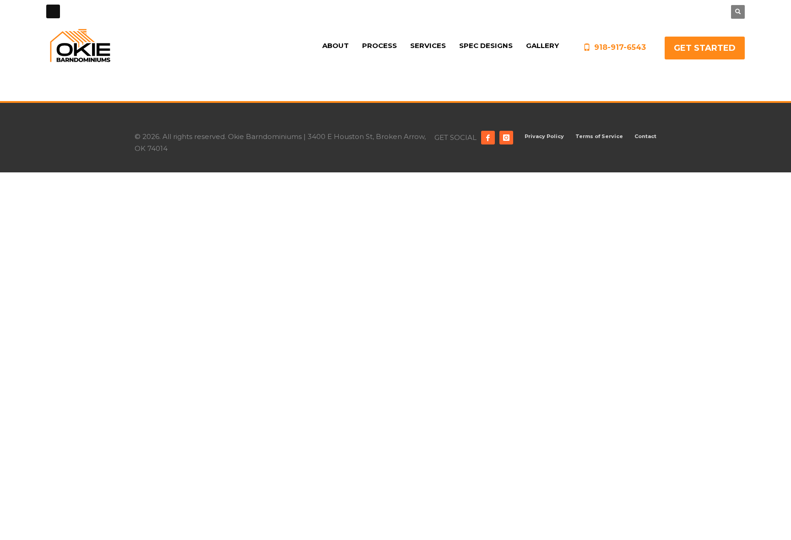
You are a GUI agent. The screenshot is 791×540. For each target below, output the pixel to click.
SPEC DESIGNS (666, 11)
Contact (645, 136)
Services (629, 11)
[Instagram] (506, 137)
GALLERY (705, 11)
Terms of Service (599, 136)
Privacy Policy (544, 136)
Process (600, 11)
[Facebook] (488, 137)
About (575, 11)
